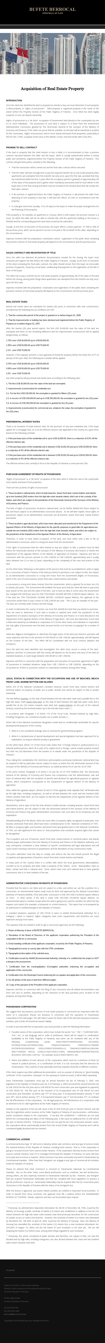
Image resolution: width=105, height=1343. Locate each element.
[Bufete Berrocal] (52, 10)
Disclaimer (10, 1270)
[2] (67, 717)
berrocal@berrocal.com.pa (15, 1314)
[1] (70, 708)
